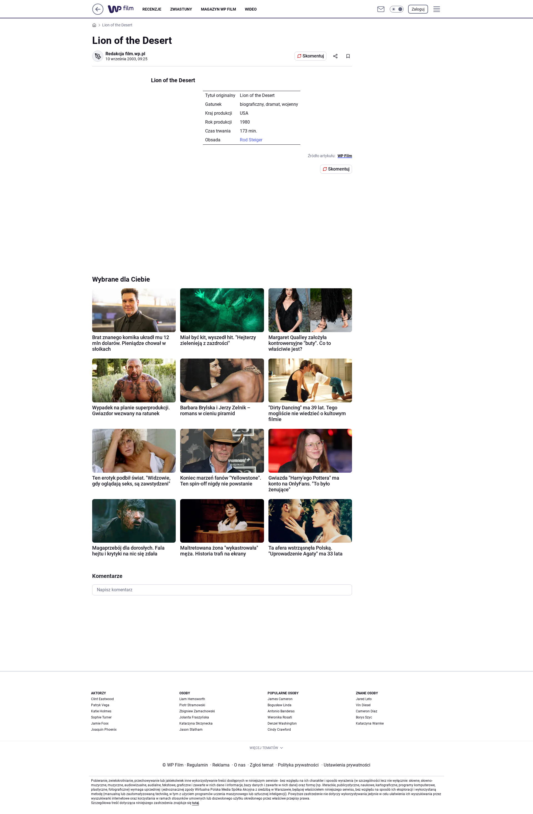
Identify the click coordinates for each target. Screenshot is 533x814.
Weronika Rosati (280, 717)
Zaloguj (418, 9)
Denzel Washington (282, 723)
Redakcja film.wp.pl (125, 53)
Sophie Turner (101, 717)
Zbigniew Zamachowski (197, 711)
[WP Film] (125, 9)
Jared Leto (364, 699)
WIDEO (251, 9)
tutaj (195, 803)
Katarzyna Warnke (370, 723)
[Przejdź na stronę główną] (98, 13)
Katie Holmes (101, 711)
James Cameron (280, 699)
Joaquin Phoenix (104, 730)
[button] (397, 9)
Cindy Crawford (279, 730)
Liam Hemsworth (192, 699)
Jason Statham (191, 730)
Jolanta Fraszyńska (194, 717)
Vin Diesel (363, 705)
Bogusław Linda (279, 705)
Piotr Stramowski (192, 705)
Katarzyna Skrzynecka (196, 723)
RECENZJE (151, 9)
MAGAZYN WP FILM (218, 9)
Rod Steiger (251, 139)
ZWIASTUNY (181, 9)
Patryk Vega (100, 705)
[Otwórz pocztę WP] (380, 9)
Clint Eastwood (102, 699)
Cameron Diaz (366, 711)
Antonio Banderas (281, 711)
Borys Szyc (364, 717)
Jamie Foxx (100, 723)
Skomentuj (313, 56)
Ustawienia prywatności (345, 765)
